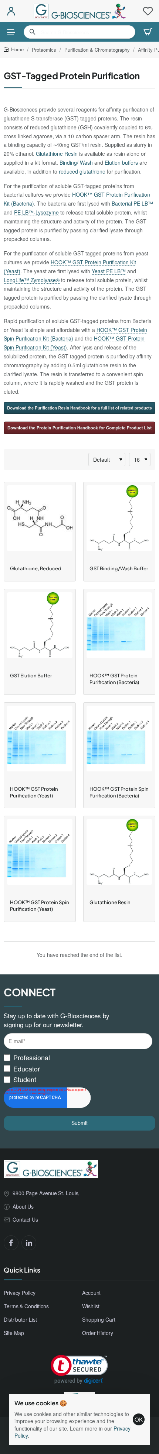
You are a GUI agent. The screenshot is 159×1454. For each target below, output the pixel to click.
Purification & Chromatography (97, 49)
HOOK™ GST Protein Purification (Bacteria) (114, 679)
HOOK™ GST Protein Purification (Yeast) (34, 792)
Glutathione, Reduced (35, 568)
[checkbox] (78, 1069)
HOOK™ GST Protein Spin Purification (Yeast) (39, 905)
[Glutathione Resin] (119, 855)
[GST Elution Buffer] (39, 628)
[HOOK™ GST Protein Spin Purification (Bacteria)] (119, 742)
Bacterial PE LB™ (132, 203)
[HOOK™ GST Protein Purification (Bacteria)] (119, 628)
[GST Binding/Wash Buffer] (119, 521)
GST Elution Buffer (31, 675)
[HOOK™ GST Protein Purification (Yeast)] (39, 742)
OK (139, 1419)
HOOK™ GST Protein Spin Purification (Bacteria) (119, 792)
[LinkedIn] (28, 1242)
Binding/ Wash (76, 162)
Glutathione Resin (57, 153)
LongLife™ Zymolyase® (32, 280)
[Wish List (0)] (148, 11)
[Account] (11, 11)
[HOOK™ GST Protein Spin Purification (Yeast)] (39, 855)
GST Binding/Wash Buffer (118, 568)
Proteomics (44, 49)
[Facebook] (11, 1242)
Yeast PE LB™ (109, 271)
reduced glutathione (82, 171)
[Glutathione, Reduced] (39, 521)
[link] (79, 1369)
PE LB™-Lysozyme (36, 212)
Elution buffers (121, 162)
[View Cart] (148, 32)
